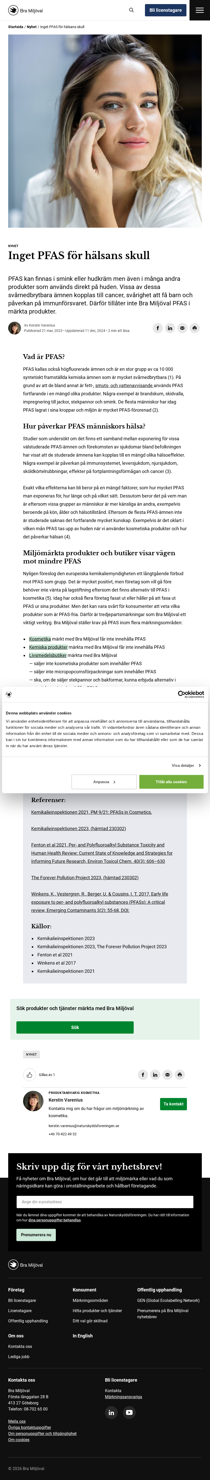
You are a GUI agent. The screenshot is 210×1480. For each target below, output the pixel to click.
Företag (16, 1289)
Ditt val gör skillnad (90, 1321)
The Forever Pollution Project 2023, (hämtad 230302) (85, 877)
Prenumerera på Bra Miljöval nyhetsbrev (162, 1313)
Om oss (16, 1335)
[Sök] (131, 10)
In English (83, 1335)
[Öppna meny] (199, 10)
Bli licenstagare (166, 10)
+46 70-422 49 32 (63, 1134)
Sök (75, 1027)
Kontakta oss (20, 1346)
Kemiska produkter (48, 647)
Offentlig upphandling (28, 1321)
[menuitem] (40, 1307)
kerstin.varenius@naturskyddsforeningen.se (84, 1126)
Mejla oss (17, 1421)
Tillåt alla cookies (171, 781)
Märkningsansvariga (123, 1396)
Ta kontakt (173, 1104)
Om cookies (18, 1439)
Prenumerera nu (36, 1234)
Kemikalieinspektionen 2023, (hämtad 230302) (78, 828)
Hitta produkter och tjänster (97, 1310)
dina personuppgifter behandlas (54, 1220)
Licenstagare (20, 1310)
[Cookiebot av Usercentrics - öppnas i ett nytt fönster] (181, 694)
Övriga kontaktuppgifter (29, 1427)
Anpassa (101, 781)
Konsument (84, 1289)
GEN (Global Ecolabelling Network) (168, 1300)
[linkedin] (111, 1412)
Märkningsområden (90, 1300)
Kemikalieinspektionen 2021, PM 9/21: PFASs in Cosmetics (91, 812)
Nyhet (32, 27)
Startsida (15, 27)
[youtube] (129, 1412)
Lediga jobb (18, 1356)
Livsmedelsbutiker (48, 655)
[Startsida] (64, 10)
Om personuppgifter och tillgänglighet (42, 1433)
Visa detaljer (183, 765)
